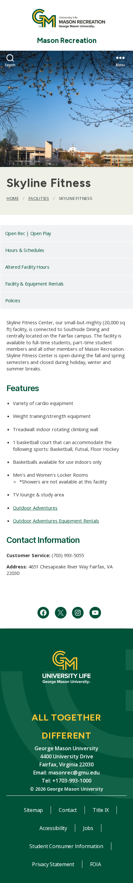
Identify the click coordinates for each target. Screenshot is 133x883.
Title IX (101, 810)
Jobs (88, 828)
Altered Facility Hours (27, 267)
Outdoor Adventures (35, 507)
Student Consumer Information (66, 846)
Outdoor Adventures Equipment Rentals (56, 520)
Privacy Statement (53, 864)
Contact (68, 810)
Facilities (38, 198)
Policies (12, 300)
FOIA (95, 864)
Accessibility (53, 828)
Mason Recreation (67, 40)
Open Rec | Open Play (28, 233)
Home (12, 198)
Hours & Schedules (24, 250)
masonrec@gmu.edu (74, 772)
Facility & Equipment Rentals (34, 283)
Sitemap (33, 810)
